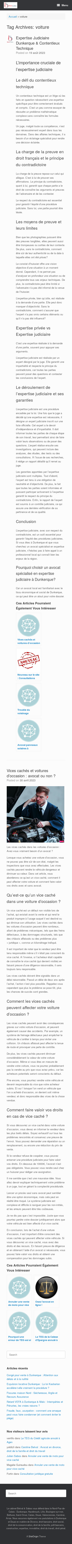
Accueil (13, 16)
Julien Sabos (14, 1456)
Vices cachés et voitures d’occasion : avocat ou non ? (31, 773)
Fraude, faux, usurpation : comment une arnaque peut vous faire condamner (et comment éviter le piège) (34, 1414)
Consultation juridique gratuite (36, 1473)
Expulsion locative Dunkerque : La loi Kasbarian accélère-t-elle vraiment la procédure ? (33, 1386)
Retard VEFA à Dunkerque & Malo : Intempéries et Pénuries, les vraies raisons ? (35, 1403)
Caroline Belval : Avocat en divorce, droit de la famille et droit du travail (34, 1449)
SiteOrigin (33, 1536)
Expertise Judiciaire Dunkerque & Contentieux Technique (38, 43)
